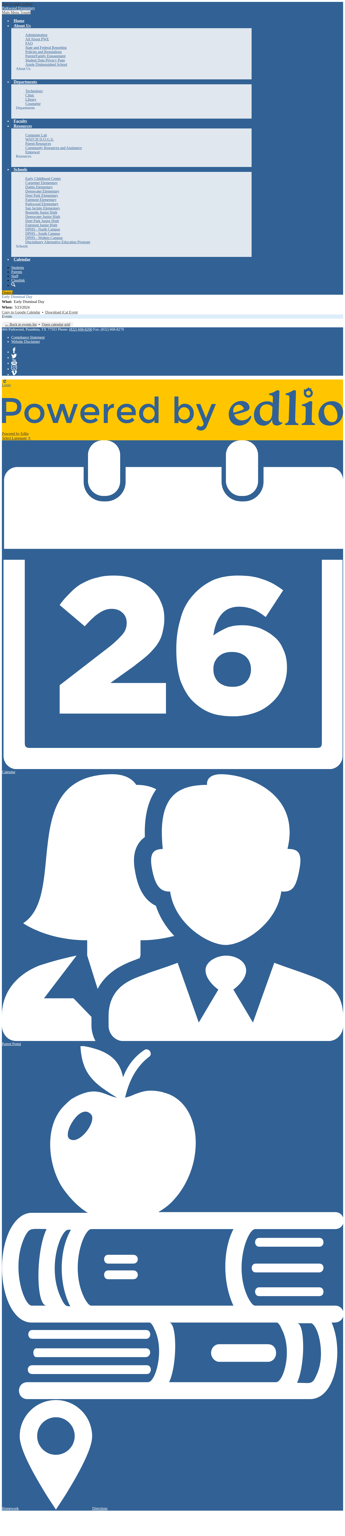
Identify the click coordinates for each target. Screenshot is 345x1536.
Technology (34, 91)
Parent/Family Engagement (45, 56)
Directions (99, 1508)
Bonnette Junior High (41, 212)
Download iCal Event (61, 312)
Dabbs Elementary (39, 187)
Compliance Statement (28, 337)
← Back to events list (21, 324)
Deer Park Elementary (41, 195)
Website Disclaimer (25, 342)
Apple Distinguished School (46, 64)
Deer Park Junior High (42, 221)
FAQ (29, 43)
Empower (32, 152)
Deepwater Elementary (42, 191)
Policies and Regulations (43, 52)
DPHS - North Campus (42, 229)
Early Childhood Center (43, 179)
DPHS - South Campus (42, 234)
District (7, 292)
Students (17, 268)
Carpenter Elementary (41, 183)
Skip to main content (17, 4)
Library (30, 99)
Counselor (33, 104)
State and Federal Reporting (46, 48)
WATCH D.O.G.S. (39, 139)
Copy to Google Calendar (21, 312)
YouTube (14, 361)
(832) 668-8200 (80, 329)
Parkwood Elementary (41, 204)
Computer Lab (36, 135)
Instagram (14, 367)
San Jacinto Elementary (42, 208)
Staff (14, 276)
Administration (36, 35)
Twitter (14, 356)
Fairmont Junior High (41, 225)
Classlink (18, 280)
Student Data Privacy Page (45, 60)
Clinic (29, 95)
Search (13, 284)
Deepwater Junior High (42, 217)
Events (7, 316)
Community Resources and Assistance (53, 148)
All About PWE (37, 39)
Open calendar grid (56, 324)
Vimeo (14, 373)
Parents (16, 272)
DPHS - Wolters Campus (44, 238)
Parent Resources (38, 144)
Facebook (14, 350)
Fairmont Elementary (41, 200)
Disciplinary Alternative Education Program (57, 242)
